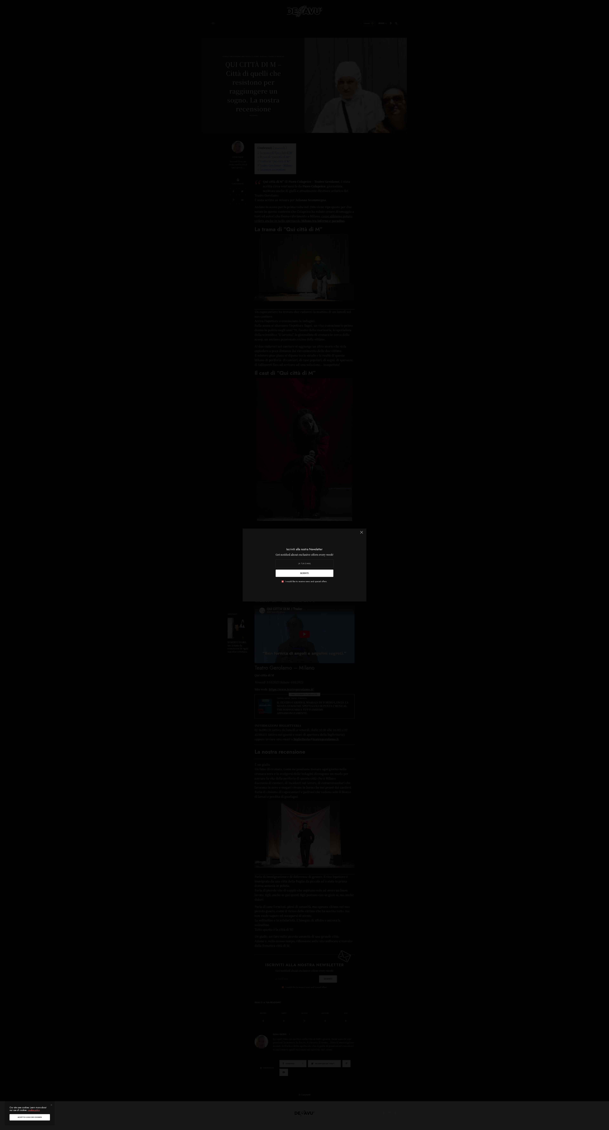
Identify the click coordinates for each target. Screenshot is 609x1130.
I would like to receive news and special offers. (306, 581)
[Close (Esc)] (361, 533)
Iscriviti (304, 573)
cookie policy (34, 1110)
